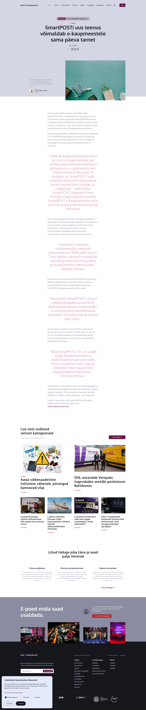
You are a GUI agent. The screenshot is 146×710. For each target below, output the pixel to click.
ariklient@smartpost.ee (58, 406)
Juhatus (76, 668)
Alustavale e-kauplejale (81, 671)
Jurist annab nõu (79, 681)
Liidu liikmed (78, 665)
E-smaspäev (77, 679)
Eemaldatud (95, 668)
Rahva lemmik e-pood (98, 671)
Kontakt (112, 668)
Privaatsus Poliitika (112, 655)
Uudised (112, 663)
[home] (29, 5)
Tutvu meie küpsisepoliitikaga (13, 692)
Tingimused (122, 655)
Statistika (77, 673)
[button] (49, 5)
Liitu (122, 5)
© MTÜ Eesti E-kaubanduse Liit (82, 655)
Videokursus (78, 684)
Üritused (76, 687)
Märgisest (95, 663)
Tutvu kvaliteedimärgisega (101, 616)
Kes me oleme (78, 663)
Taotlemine (95, 665)
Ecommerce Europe (98, 673)
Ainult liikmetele (79, 676)
